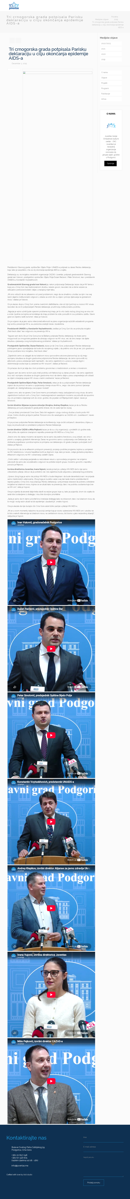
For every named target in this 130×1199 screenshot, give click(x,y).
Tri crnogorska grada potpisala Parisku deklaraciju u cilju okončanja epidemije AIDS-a (108, 24)
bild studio (27, 1175)
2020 (103, 54)
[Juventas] (14, 5)
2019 (116, 19)
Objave (104, 78)
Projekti (104, 83)
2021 (103, 49)
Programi (105, 88)
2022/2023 (106, 43)
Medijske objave (101, 19)
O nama (104, 72)
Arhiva (103, 99)
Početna (114, 17)
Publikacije (105, 94)
